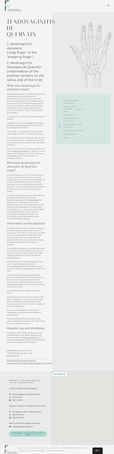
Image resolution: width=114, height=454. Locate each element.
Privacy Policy (40, 448)
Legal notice (24, 448)
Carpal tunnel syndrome (20, 151)
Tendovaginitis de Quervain (72, 126)
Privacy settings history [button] (32, 451)
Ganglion (29, 123)
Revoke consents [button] (56, 451)
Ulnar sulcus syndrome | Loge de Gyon (73, 109)
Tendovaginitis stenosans (71, 120)
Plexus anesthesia (29, 337)
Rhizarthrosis (33, 200)
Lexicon (55, 448)
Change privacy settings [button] (74, 448)
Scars (66, 138)
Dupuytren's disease (73, 131)
